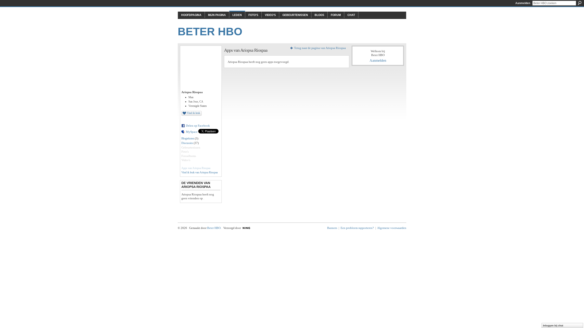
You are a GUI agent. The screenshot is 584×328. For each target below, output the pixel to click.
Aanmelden (522, 3)
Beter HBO (210, 32)
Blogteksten (187, 138)
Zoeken (579, 3)
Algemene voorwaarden (391, 228)
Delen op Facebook (198, 125)
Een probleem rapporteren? (357, 228)
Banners (332, 228)
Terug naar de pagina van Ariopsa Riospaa (320, 48)
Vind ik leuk (193, 113)
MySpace (192, 131)
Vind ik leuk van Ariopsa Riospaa (199, 172)
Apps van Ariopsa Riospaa (195, 168)
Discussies (187, 143)
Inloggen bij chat (553, 325)
